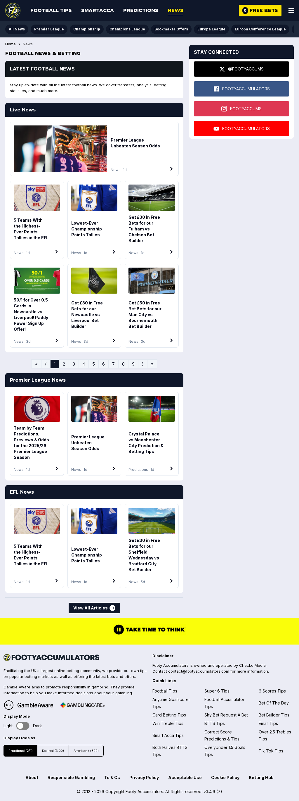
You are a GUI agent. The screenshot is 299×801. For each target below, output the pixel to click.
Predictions (140, 10)
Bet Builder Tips (274, 714)
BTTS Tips (214, 723)
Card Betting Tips (169, 714)
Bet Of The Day (274, 702)
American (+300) (86, 751)
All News (17, 29)
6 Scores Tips (272, 690)
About (31, 777)
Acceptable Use (185, 777)
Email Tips (268, 723)
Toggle (22, 726)
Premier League (49, 29)
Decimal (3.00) (53, 751)
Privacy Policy (144, 777)
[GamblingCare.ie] (82, 705)
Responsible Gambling (71, 777)
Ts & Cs (112, 777)
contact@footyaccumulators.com (198, 671)
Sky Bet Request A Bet (226, 714)
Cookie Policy (225, 777)
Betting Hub (261, 777)
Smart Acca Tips (168, 735)
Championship (86, 29)
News (175, 10)
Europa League (211, 29)
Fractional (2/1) (20, 751)
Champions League (127, 29)
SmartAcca (97, 10)
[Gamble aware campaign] (35, 705)
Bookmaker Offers (171, 29)
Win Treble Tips (167, 723)
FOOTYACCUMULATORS (246, 88)
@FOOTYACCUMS (246, 68)
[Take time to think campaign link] (149, 634)
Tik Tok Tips (271, 750)
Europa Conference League (260, 29)
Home (10, 44)
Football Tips (51, 10)
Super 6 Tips (217, 690)
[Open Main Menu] (291, 10)
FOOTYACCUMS (246, 108)
